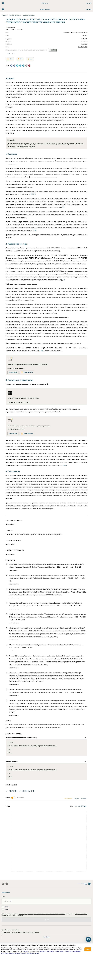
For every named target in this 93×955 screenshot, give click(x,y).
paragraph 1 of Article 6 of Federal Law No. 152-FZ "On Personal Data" (60, 951)
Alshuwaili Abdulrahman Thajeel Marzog (21, 737)
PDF (21, 59)
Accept (88, 949)
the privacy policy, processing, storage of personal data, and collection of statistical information (42, 914)
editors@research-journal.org (11, 930)
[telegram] (20, 65)
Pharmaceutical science (15, 15)
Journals (88, 3)
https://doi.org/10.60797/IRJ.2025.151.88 (75, 32)
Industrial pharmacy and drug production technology (29, 15)
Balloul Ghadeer (12, 761)
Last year (76, 798)
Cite (31, 59)
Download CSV (28, 372)
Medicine (4, 15)
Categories (45, 3)
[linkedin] (23, 65)
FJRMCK (84, 35)
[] (32, 194)
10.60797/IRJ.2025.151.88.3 (17, 429)
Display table (13, 372)
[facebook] (11, 65)
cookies (26, 951)
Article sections (45, 9)
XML (11, 59)
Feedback (47, 937)
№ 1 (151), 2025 (82, 47)
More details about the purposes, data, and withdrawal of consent (20, 953)
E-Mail (3, 896)
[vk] (14, 65)
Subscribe (46, 919)
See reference (13, 570)
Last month (83, 798)
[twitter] (17, 65)
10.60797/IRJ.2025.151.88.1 (17, 368)
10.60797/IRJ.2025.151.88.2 (20, 402)
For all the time (68, 798)
